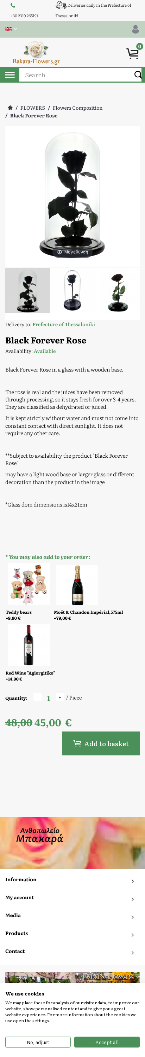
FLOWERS (32, 107)
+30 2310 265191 (24, 16)
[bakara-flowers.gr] (36, 52)
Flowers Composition (78, 107)
